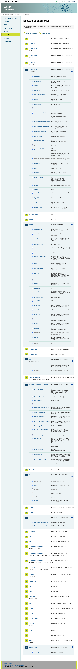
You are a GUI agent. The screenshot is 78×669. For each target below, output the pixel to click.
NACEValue (37, 438)
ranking (36, 172)
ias (30, 536)
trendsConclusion (39, 193)
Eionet (11, 14)
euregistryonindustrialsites (39, 384)
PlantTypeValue (38, 449)
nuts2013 (37, 314)
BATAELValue (38, 400)
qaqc (35, 168)
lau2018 (32, 596)
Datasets (6, 21)
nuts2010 (37, 310)
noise (31, 613)
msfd (31, 608)
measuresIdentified (40, 113)
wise (30, 640)
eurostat (32, 470)
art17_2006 (33, 55)
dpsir (35, 253)
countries (37, 90)
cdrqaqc (36, 85)
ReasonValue (38, 454)
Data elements (8, 28)
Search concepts (46, 33)
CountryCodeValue (39, 412)
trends (36, 189)
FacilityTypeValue (39, 426)
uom (30, 635)
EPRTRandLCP (34, 377)
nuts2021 (37, 323)
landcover (32, 581)
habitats (36, 99)
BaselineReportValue (40, 397)
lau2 (30, 591)
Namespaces (7, 41)
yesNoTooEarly (38, 202)
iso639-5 (36, 283)
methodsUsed (38, 136)
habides (32, 531)
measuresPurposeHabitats (42, 121)
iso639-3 (36, 280)
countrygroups (38, 244)
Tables (5, 24)
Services (6, 38)
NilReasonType (38, 297)
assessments (38, 76)
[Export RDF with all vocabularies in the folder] (72, 72)
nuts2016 (37, 319)
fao (30, 475)
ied (30, 541)
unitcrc (36, 500)
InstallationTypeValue (40, 435)
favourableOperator (40, 94)
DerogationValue (39, 416)
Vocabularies (8, 35)
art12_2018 (33, 48)
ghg (30, 517)
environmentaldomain (40, 256)
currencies (37, 248)
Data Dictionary (18, 14)
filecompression (39, 268)
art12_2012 (33, 43)
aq (30, 38)
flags (35, 485)
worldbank (33, 647)
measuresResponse (40, 131)
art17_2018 (33, 69)
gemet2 (31, 512)
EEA (11, 1)
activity (36, 366)
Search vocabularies (31, 33)
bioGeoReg (37, 81)
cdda (31, 219)
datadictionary (34, 349)
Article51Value (38, 389)
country (36, 652)
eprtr (31, 359)
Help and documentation (11, 18)
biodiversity (33, 215)
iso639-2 (36, 273)
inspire (31, 574)
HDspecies (37, 104)
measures (37, 108)
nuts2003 (37, 301)
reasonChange (38, 177)
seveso (31, 623)
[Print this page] (62, 1)
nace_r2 (36, 291)
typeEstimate (38, 198)
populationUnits (39, 140)
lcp (30, 603)
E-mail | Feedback (9, 663)
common (32, 224)
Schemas (6, 31)
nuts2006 (37, 305)
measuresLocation (39, 117)
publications (33, 618)
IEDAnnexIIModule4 (36, 560)
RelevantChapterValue (40, 460)
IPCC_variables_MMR (40, 526)
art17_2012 (33, 62)
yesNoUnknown (38, 207)
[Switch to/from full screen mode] (65, 1)
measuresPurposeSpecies (42, 126)
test (30, 630)
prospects (37, 163)
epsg (35, 263)
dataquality (33, 354)
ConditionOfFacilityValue (41, 407)
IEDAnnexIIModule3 (36, 553)
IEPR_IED (32, 567)
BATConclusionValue (40, 404)
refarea (36, 493)
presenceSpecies (39, 153)
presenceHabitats (39, 149)
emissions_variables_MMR (42, 522)
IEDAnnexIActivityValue (41, 429)
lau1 (30, 586)
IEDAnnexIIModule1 (36, 546)
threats (36, 185)
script (36, 337)
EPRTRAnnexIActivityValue (42, 421)
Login (59, 1)
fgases (31, 507)
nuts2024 (37, 328)
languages (37, 288)
